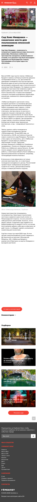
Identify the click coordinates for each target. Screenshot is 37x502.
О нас (3, 476)
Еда (2, 465)
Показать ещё (18, 413)
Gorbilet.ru (14, 493)
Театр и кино (5, 455)
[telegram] (31, 25)
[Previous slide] (4, 189)
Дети (2, 461)
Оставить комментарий (11, 309)
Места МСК (5, 451)
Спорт (3, 463)
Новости (4, 449)
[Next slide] (32, 189)
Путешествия (5, 469)
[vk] (28, 25)
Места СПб (4, 453)
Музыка (3, 457)
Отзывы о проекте (7, 478)
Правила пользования (8, 480)
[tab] (15, 205)
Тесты (3, 467)
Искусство (4, 459)
